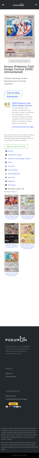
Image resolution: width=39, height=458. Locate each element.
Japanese (11, 181)
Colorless (11, 166)
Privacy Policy (11, 377)
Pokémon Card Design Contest (19, 159)
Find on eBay (13, 93)
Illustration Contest (15, 155)
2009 (10, 162)
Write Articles (11, 396)
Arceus (10, 151)
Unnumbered (13, 170)
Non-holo (11, 177)
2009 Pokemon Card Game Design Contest (22, 104)
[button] (3, 4)
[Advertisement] (19, 298)
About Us (9, 373)
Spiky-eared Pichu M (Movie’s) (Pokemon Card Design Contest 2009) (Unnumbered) (27, 246)
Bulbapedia (12, 96)
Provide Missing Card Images (16, 399)
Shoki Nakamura (14, 174)
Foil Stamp (12, 185)
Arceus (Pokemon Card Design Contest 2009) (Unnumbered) (11, 218)
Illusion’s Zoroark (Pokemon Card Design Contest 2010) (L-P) (11, 246)
